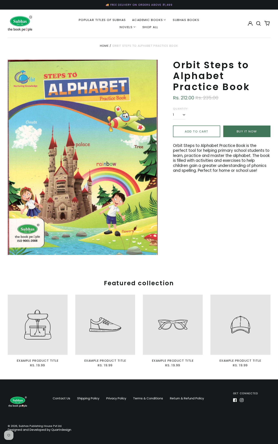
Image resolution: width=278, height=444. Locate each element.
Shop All (150, 27)
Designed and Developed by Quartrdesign (39, 429)
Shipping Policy (88, 398)
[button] (258, 23)
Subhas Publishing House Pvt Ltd (40, 426)
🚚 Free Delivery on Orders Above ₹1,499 (139, 5)
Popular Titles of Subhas (102, 20)
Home (104, 46)
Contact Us (61, 398)
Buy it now (247, 131)
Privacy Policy (116, 398)
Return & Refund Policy (187, 398)
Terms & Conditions (148, 398)
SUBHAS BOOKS (186, 20)
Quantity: (181, 108)
